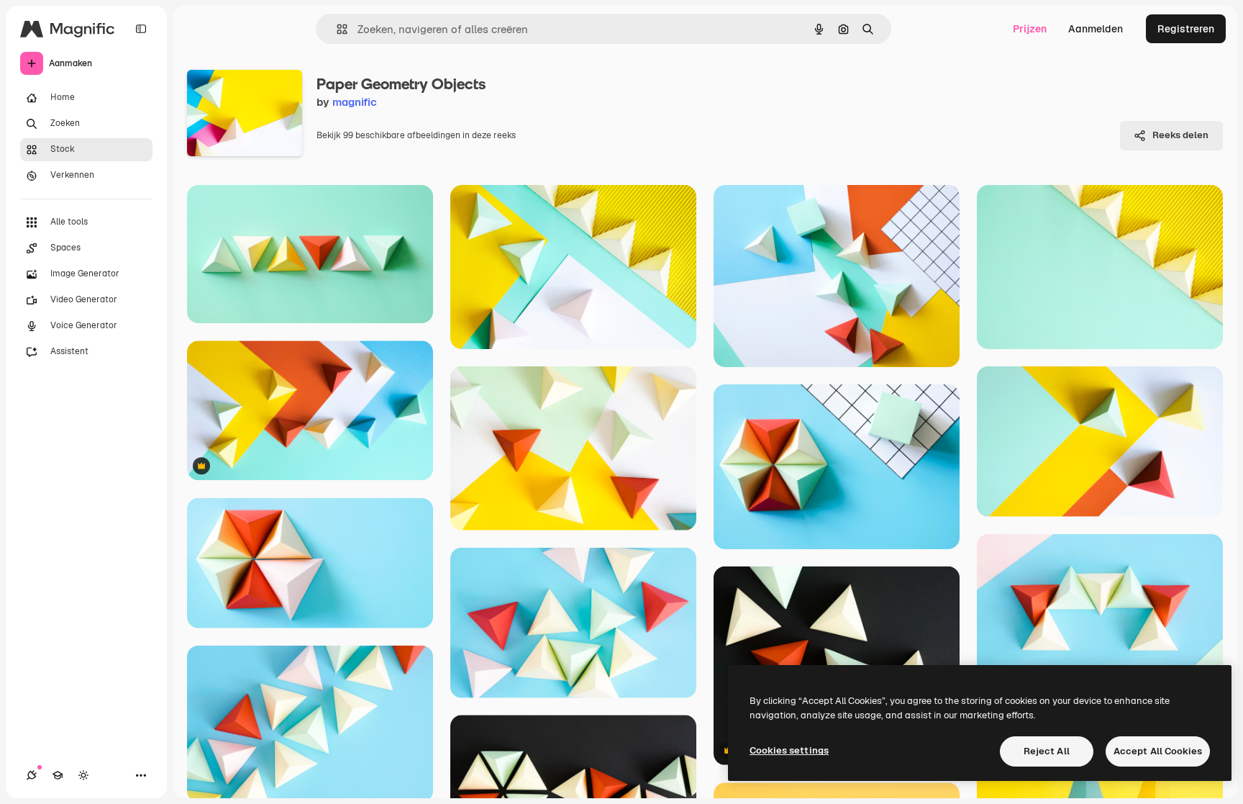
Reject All (1047, 751)
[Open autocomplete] (336, 29)
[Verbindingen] (31, 775)
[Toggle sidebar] (140, 28)
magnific (354, 102)
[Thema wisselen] (83, 775)
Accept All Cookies (1158, 751)
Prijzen (1030, 28)
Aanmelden (1095, 28)
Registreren (1185, 28)
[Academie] (57, 775)
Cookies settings (789, 750)
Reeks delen (1180, 135)
